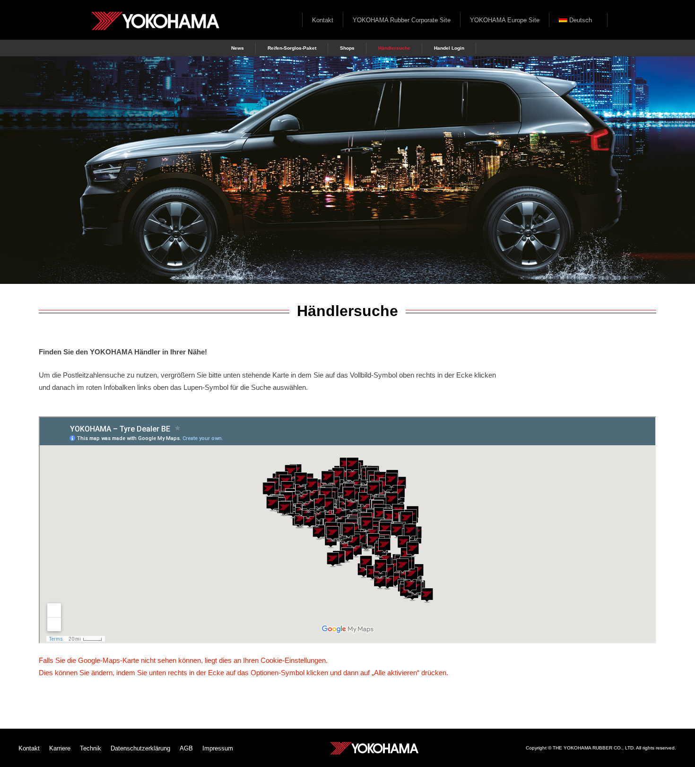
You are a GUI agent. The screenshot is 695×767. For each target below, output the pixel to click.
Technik (90, 748)
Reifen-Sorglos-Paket (292, 48)
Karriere (59, 748)
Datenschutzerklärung (140, 748)
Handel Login (449, 48)
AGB (186, 748)
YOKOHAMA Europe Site (504, 20)
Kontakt (322, 20)
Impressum (217, 748)
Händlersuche (394, 48)
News (237, 48)
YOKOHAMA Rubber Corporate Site (402, 20)
